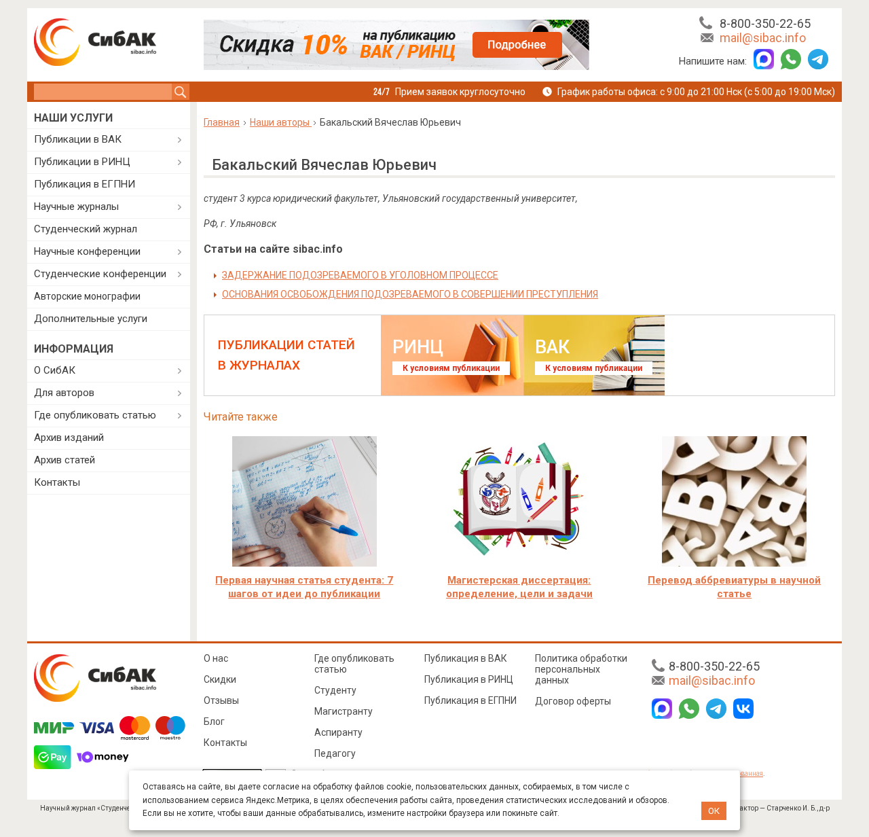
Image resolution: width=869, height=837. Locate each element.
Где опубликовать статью (95, 415)
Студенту (335, 690)
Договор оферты (573, 701)
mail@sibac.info (763, 38)
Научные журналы (76, 206)
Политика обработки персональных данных (581, 669)
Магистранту (343, 711)
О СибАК (54, 370)
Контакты (57, 482)
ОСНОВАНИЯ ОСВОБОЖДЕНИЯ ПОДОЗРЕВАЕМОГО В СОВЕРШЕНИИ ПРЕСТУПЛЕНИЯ (410, 294)
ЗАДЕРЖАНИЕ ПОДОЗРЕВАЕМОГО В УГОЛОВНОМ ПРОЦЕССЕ (360, 275)
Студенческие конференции (100, 274)
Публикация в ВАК (465, 658)
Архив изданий (69, 437)
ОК (714, 811)
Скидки (220, 679)
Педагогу (335, 753)
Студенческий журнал (85, 229)
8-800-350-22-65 (765, 23)
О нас (216, 658)
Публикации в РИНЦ (82, 162)
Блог (214, 721)
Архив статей (64, 460)
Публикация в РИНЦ (468, 679)
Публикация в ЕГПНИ (84, 184)
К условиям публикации (451, 368)
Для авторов (64, 393)
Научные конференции (87, 251)
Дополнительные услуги (90, 319)
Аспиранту (338, 732)
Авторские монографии (87, 296)
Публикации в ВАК (78, 139)
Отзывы (221, 700)
